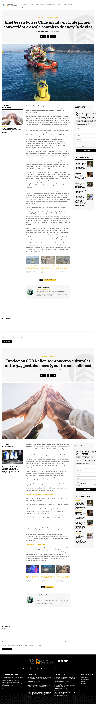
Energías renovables (52, 17)
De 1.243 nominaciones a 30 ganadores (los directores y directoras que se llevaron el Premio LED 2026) (65, 692)
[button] (22, 7)
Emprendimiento (79, 161)
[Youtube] (93, 1)
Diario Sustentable (43, 31)
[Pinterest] (48, 36)
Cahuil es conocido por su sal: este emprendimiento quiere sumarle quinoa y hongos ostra (80, 166)
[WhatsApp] (51, 36)
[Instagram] (90, 1)
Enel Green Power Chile (50, 279)
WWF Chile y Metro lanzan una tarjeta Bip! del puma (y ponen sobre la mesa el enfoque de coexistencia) (65, 678)
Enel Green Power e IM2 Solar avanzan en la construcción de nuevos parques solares (63, 267)
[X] (92, 1)
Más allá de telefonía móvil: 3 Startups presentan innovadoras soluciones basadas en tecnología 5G (24, 309)
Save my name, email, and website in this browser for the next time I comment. (22, 337)
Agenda (76, 182)
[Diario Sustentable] (31, 291)
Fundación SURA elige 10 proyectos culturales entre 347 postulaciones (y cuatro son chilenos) (11, 130)
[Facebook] (88, 1)
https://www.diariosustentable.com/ (43, 289)
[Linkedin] (54, 36)
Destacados (41, 17)
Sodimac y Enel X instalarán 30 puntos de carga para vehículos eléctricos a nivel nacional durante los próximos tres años (72, 310)
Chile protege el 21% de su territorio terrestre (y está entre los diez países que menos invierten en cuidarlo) (66, 685)
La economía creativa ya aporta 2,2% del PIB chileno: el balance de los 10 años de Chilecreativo (80, 177)
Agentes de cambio (58, 681)
